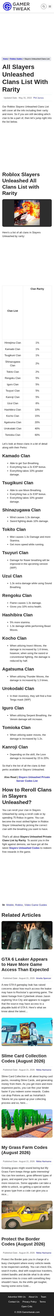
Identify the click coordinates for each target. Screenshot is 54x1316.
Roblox (19, 905)
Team (43, 1297)
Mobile (10, 905)
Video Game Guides (35, 905)
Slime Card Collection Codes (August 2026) (24, 1058)
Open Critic (27, 1306)
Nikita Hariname (43, 1070)
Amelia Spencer (43, 978)
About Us (33, 1297)
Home (5, 59)
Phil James (38, 98)
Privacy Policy (29, 1301)
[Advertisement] (27, 33)
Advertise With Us (17, 1297)
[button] (43, 6)
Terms (43, 1301)
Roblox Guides (16, 59)
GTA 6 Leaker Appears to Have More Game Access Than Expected (25, 964)
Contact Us (14, 1301)
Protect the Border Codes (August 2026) (23, 1242)
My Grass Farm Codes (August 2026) (24, 1150)
